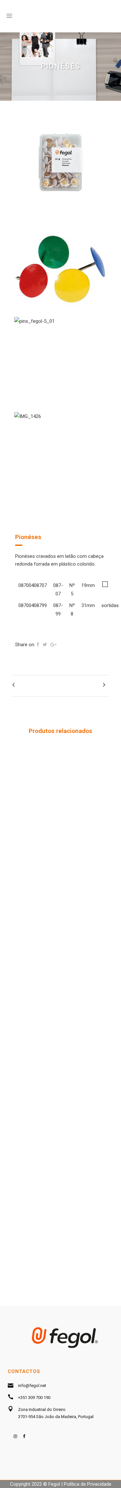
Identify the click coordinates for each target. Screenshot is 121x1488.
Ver (60, 802)
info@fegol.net (32, 1385)
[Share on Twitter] (45, 645)
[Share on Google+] (53, 645)
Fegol (54, 1484)
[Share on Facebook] (37, 645)
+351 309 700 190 (34, 1397)
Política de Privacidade (87, 1484)
